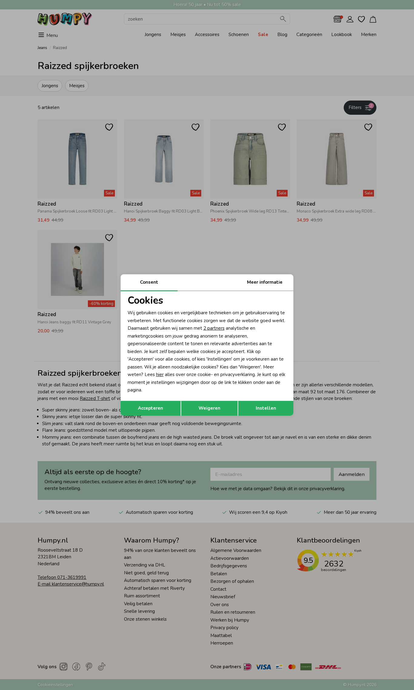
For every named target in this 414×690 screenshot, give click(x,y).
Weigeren (209, 408)
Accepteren (150, 408)
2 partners (214, 328)
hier (160, 374)
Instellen (266, 408)
